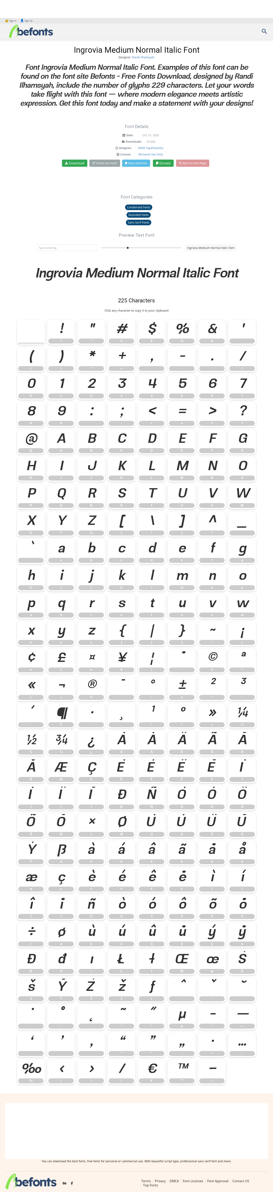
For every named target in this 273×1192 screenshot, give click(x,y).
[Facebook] (72, 1183)
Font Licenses (193, 1181)
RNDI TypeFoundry (150, 148)
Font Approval (217, 1181)
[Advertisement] (136, 1131)
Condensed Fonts (138, 207)
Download (76, 163)
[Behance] (64, 1183)
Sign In (11, 20)
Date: (129, 135)
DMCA (174, 1181)
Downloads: (134, 141)
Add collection (137, 163)
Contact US (240, 1181)
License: (125, 154)
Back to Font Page (194, 163)
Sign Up (26, 20)
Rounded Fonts (139, 215)
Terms (146, 1181)
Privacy (160, 1181)
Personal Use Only (150, 154)
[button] (264, 33)
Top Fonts (150, 1185)
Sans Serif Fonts (138, 222)
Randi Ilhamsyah (143, 57)
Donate (165, 163)
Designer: (125, 148)
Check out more (106, 163)
